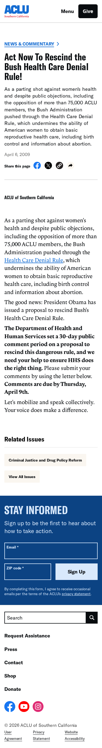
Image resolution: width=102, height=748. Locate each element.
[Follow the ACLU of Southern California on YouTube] (23, 707)
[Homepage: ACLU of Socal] (23, 11)
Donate (12, 689)
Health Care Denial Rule (33, 259)
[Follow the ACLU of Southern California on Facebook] (9, 707)
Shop (10, 676)
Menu (67, 11)
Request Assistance (27, 636)
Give (88, 11)
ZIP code (15, 568)
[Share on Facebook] (37, 167)
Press (10, 649)
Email (12, 547)
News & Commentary (29, 43)
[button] (59, 166)
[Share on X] (48, 167)
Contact (13, 662)
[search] (92, 618)
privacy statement (76, 594)
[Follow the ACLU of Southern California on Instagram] (38, 707)
